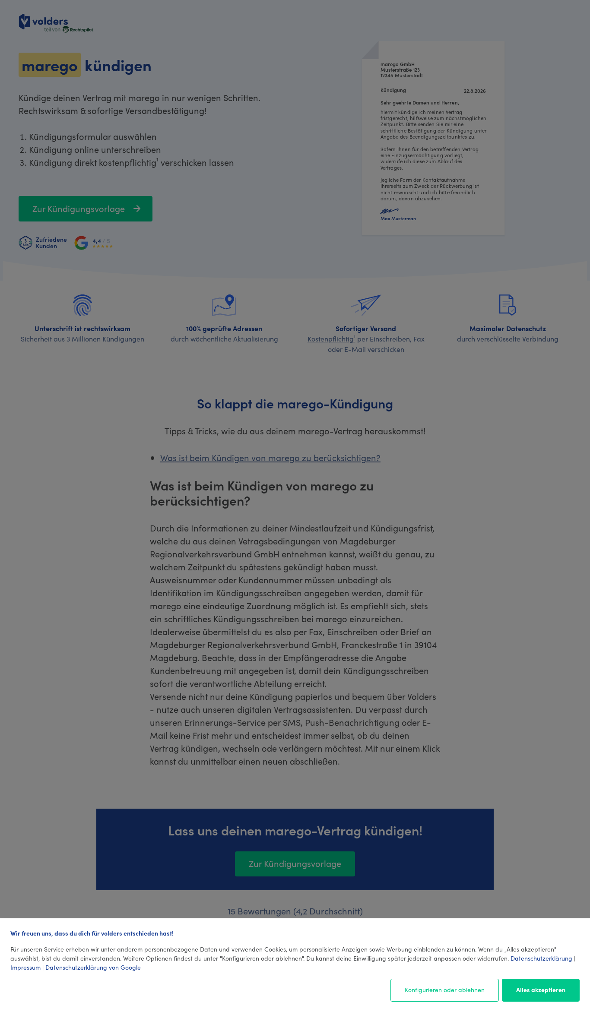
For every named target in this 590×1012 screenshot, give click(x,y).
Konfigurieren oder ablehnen (445, 989)
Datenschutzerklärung (541, 958)
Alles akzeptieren (540, 989)
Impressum (25, 967)
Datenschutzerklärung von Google (93, 967)
